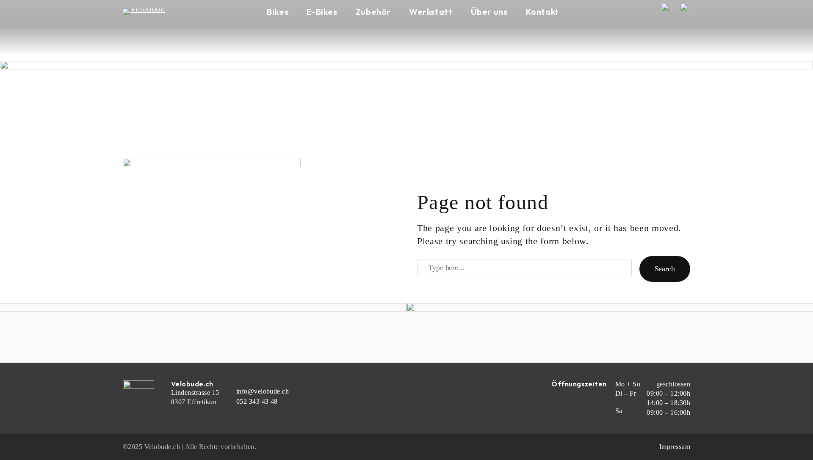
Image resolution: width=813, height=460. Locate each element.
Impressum (674, 446)
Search (665, 268)
